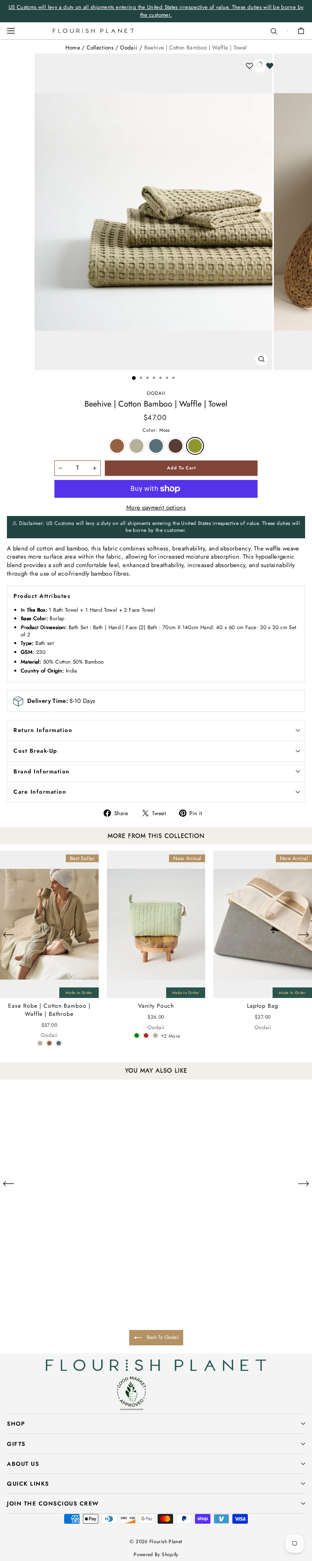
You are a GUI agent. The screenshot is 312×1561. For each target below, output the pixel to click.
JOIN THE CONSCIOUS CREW (53, 1503)
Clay (136, 446)
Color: (156, 430)
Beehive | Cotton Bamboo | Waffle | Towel (195, 47)
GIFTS (16, 1444)
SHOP (16, 1424)
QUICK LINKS (28, 1484)
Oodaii (128, 47)
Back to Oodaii (162, 1337)
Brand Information (41, 771)
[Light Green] (137, 1035)
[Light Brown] (146, 1035)
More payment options (156, 507)
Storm (156, 446)
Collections (100, 47)
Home (72, 47)
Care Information (39, 792)
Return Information (42, 730)
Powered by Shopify (156, 1554)
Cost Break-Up (35, 751)
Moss (195, 446)
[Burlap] (49, 1043)
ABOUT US (23, 1464)
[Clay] (40, 1043)
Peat (175, 446)
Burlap (117, 446)
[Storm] (59, 1043)
